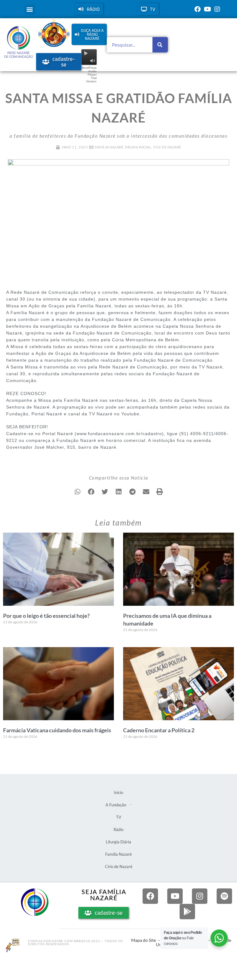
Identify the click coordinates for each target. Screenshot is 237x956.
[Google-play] (187, 911)
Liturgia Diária (118, 841)
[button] (30, 9)
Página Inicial (138, 147)
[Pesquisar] (160, 44)
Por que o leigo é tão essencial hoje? (46, 615)
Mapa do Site (143, 940)
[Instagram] (217, 9)
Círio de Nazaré (118, 866)
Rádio (118, 829)
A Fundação (116, 804)
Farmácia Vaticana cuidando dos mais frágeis (57, 730)
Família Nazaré (109, 147)
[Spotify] (224, 896)
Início (118, 792)
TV (118, 817)
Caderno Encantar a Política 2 (158, 730)
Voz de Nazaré (167, 147)
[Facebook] (197, 9)
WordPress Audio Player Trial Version (89, 74)
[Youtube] (207, 9)
